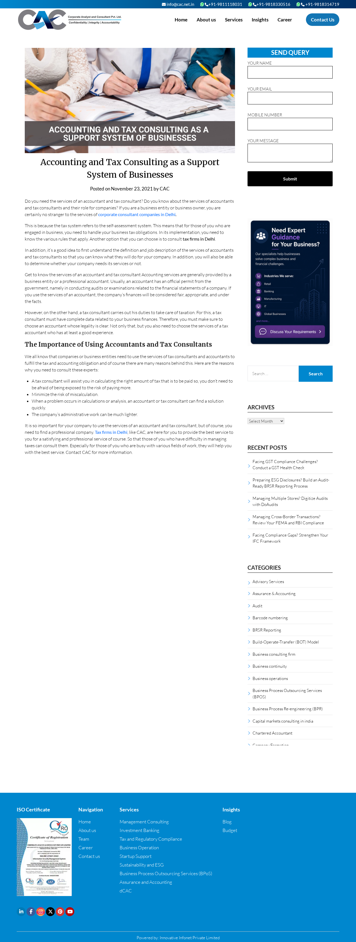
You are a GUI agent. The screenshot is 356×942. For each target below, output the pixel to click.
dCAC (126, 891)
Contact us (89, 856)
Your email (260, 88)
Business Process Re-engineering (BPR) (288, 708)
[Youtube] (69, 911)
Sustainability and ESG (142, 865)
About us (206, 20)
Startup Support (136, 856)
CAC (165, 189)
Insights (260, 20)
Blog (227, 821)
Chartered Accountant (272, 732)
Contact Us (322, 20)
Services (234, 20)
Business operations (270, 678)
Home (181, 20)
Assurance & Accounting (274, 593)
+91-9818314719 (322, 4)
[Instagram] (40, 911)
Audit (257, 605)
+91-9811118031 (225, 4)
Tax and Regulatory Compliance (151, 839)
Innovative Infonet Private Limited (190, 937)
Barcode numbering (270, 617)
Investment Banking (139, 830)
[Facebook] (30, 911)
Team (83, 839)
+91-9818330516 (273, 4)
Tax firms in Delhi (111, 432)
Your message (263, 140)
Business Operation (139, 847)
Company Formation (271, 745)
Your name (260, 62)
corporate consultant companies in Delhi (136, 214)
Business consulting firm (274, 654)
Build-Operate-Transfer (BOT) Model (286, 641)
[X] (50, 911)
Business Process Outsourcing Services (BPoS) (166, 873)
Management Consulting (144, 821)
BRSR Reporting (267, 629)
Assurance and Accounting (146, 882)
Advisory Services (268, 581)
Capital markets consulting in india (283, 720)
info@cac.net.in (180, 4)
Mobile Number (265, 114)
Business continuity (270, 666)
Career (285, 20)
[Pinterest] (60, 911)
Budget (229, 830)
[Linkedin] (21, 911)
